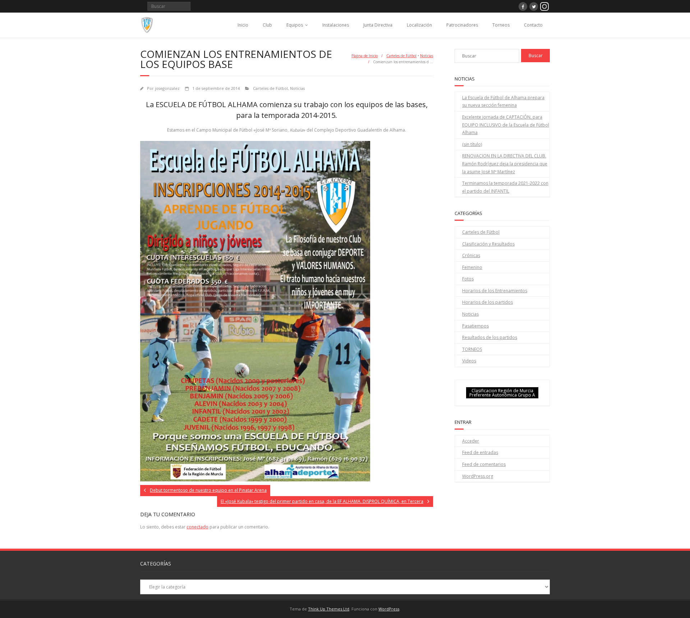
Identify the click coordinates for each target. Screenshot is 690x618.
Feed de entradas (480, 452)
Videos (469, 361)
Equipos (294, 25)
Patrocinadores (462, 25)
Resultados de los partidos (489, 337)
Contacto (533, 25)
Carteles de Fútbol (401, 55)
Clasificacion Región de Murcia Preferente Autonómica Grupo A (502, 393)
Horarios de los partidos (487, 302)
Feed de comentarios (484, 464)
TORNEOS (472, 349)
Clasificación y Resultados (488, 244)
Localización (419, 25)
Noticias (426, 55)
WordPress (388, 609)
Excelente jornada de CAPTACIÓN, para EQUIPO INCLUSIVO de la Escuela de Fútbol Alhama (505, 125)
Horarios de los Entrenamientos (494, 291)
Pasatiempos (475, 326)
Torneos (501, 25)
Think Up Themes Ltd (328, 609)
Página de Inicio (364, 55)
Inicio (243, 25)
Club (267, 25)
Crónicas (471, 255)
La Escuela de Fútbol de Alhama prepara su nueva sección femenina (503, 102)
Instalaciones (335, 25)
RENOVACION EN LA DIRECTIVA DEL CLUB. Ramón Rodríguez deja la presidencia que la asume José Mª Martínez (504, 163)
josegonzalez (167, 88)
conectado (197, 527)
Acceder (470, 441)
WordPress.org (477, 476)
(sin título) (472, 144)
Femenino (472, 267)
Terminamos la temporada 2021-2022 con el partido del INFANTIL (505, 187)
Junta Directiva (377, 25)
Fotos (468, 279)
